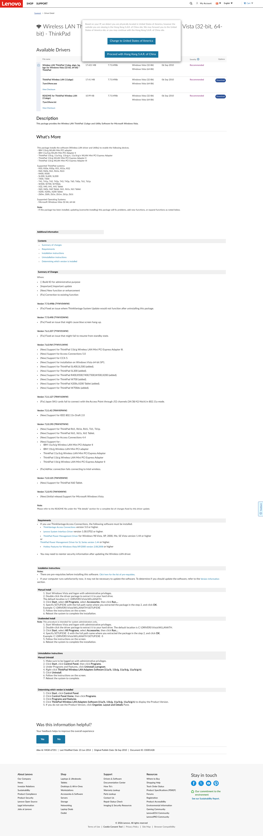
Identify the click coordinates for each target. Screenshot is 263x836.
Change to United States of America (131, 41)
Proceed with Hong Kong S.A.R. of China (131, 54)
